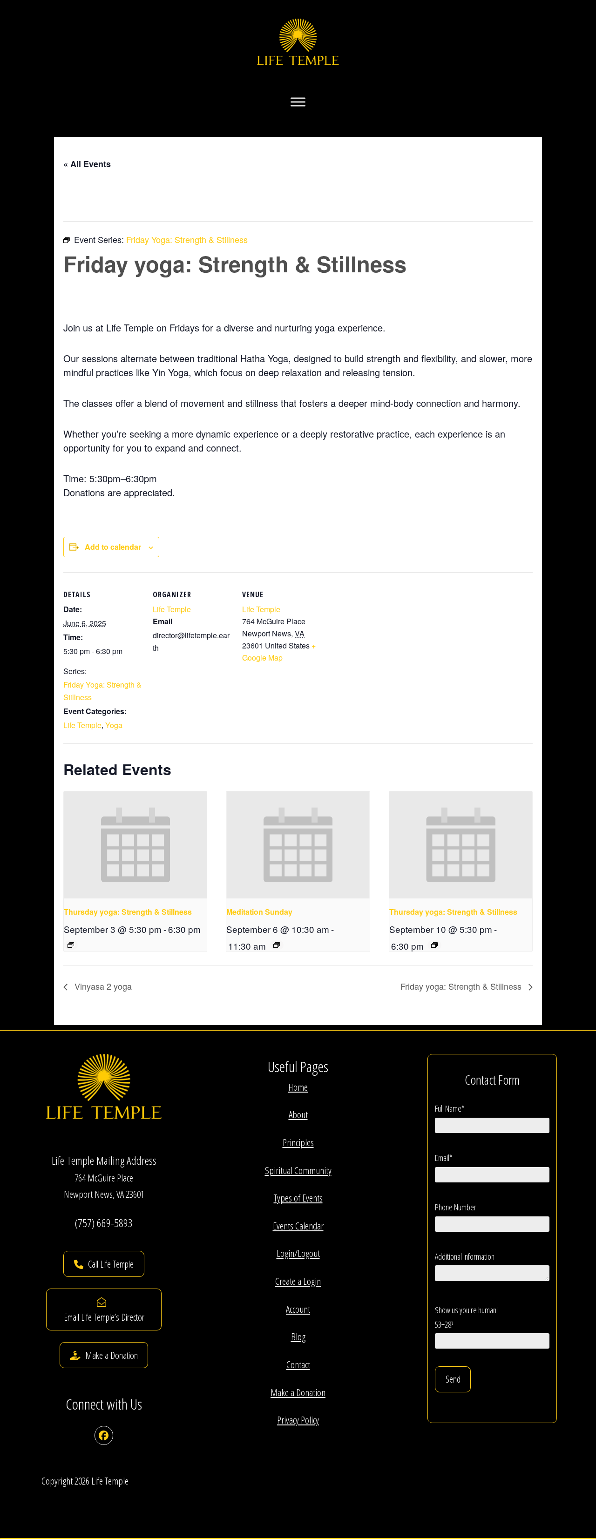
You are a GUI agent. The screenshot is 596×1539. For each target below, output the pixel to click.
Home (298, 1087)
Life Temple (82, 725)
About (298, 1114)
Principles (298, 1142)
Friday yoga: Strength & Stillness (462, 986)
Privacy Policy (298, 1419)
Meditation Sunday (259, 911)
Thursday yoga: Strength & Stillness (128, 911)
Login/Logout (298, 1253)
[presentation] (135, 844)
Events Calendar (298, 1225)
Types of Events (298, 1197)
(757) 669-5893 (104, 1222)
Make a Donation (298, 1392)
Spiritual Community (298, 1170)
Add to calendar (113, 546)
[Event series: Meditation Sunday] (276, 945)
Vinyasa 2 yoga (102, 986)
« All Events (87, 164)
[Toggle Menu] (298, 101)
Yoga (113, 725)
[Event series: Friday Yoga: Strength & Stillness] (71, 945)
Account (298, 1309)
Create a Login (298, 1281)
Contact (298, 1364)
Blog (298, 1336)
